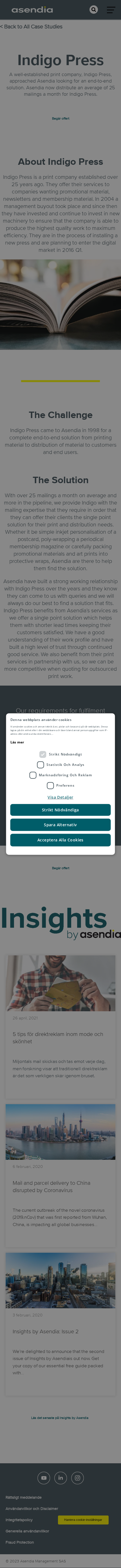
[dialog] (60, 784)
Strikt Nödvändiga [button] (60, 809)
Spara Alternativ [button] (60, 824)
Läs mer (17, 742)
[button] (60, 797)
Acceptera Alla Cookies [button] (60, 840)
